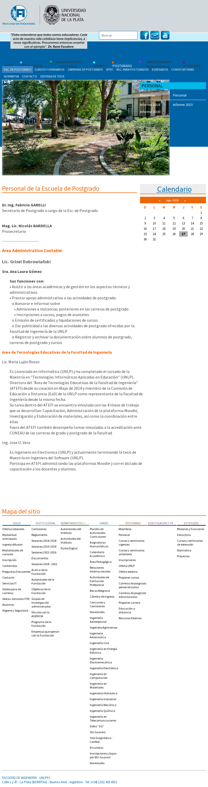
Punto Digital (69, 548)
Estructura (184, 535)
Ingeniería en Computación (99, 676)
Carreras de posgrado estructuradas (132, 595)
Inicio (17, 523)
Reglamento (39, 535)
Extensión (191, 523)
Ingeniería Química (102, 711)
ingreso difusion (12, 544)
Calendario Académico (97, 554)
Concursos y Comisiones (97, 604)
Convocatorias (182, 69)
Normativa (11, 76)
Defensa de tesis (52, 76)
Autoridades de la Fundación (42, 581)
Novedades (97, 612)
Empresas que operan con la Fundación (45, 633)
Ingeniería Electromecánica (101, 660)
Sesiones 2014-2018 (43, 541)
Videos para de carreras (11, 591)
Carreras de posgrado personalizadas (132, 585)
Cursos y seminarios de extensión (190, 542)
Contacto (29, 76)
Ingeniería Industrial (103, 699)
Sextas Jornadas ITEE (16, 599)
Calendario (174, 189)
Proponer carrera (129, 602)
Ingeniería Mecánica (103, 705)
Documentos (39, 558)
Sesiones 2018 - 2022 (44, 564)
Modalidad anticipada (9, 536)
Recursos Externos (130, 618)
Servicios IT (9, 583)
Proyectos (183, 556)
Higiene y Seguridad (15, 610)
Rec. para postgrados (132, 69)
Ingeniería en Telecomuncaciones (103, 718)
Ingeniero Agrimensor (103, 627)
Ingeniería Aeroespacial (98, 620)
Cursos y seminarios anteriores (131, 552)
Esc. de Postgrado (17, 69)
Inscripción (9, 560)
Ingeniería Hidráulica (103, 693)
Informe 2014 (150, 104)
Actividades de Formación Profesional (99, 581)
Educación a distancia (127, 610)
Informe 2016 (150, 111)
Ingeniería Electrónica (104, 668)
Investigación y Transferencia (162, 523)
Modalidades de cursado (12, 552)
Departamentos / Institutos (75, 523)
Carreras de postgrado (85, 69)
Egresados (160, 69)
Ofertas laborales (13, 529)
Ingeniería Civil (99, 643)
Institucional (46, 523)
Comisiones (38, 529)
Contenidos (9, 566)
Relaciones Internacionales (100, 569)
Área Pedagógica (101, 562)
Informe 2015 (183, 104)
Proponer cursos (129, 577)
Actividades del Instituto (71, 540)
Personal (179, 95)
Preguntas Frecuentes (16, 571)
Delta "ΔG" (97, 726)
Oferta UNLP (127, 566)
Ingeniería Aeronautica (98, 635)
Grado (104, 523)
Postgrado (133, 523)
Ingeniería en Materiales (98, 685)
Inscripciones (127, 560)
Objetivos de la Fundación (40, 591)
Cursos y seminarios (49, 69)
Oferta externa (128, 571)
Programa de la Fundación (41, 624)
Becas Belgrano (100, 591)
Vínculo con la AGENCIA (40, 614)
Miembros (147, 95)
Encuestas (96, 747)
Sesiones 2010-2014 (43, 546)
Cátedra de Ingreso (102, 596)
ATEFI (109, 69)
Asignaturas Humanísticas (99, 544)
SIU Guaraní (98, 732)
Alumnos (8, 604)
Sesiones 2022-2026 (43, 552)
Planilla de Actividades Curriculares (98, 532)
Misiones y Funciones (190, 529)
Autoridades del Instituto (71, 531)
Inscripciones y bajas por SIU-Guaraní (103, 755)
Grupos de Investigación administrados (41, 602)
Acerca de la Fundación (39, 572)
